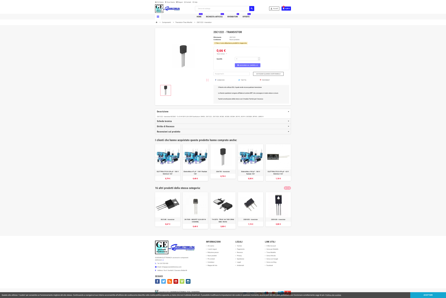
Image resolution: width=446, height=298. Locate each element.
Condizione (217, 39)
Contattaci (211, 262)
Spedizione (240, 259)
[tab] (223, 111)
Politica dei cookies (333, 295)
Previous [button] (285, 188)
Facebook (157, 281)
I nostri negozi (212, 249)
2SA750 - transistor (223, 171)
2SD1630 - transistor (278, 219)
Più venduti (211, 259)
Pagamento (240, 249)
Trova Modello (271, 252)
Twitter (163, 281)
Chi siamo (211, 246)
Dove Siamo (170, 2)
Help (194, 2)
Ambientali (240, 265)
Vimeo (182, 281)
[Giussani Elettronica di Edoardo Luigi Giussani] (167, 8)
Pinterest (266, 80)
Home (199, 16)
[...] (163, 260)
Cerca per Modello (272, 249)
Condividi (221, 80)
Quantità (219, 59)
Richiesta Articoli (215, 16)
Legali (239, 262)
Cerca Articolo (271, 255)
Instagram (188, 281)
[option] (168, 162)
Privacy (239, 255)
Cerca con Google (272, 259)
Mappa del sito (212, 265)
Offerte (246, 16)
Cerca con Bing (271, 262)
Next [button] (289, 188)
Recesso (240, 252)
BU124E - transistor (167, 219)
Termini (239, 246)
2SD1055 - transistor (250, 219)
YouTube (176, 281)
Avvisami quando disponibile (268, 74)
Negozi (180, 2)
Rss (169, 281)
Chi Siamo (159, 2)
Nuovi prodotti (212, 255)
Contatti (188, 2)
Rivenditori (233, 16)
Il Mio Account (271, 246)
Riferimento (217, 37)
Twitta (243, 80)
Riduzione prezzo (213, 252)
